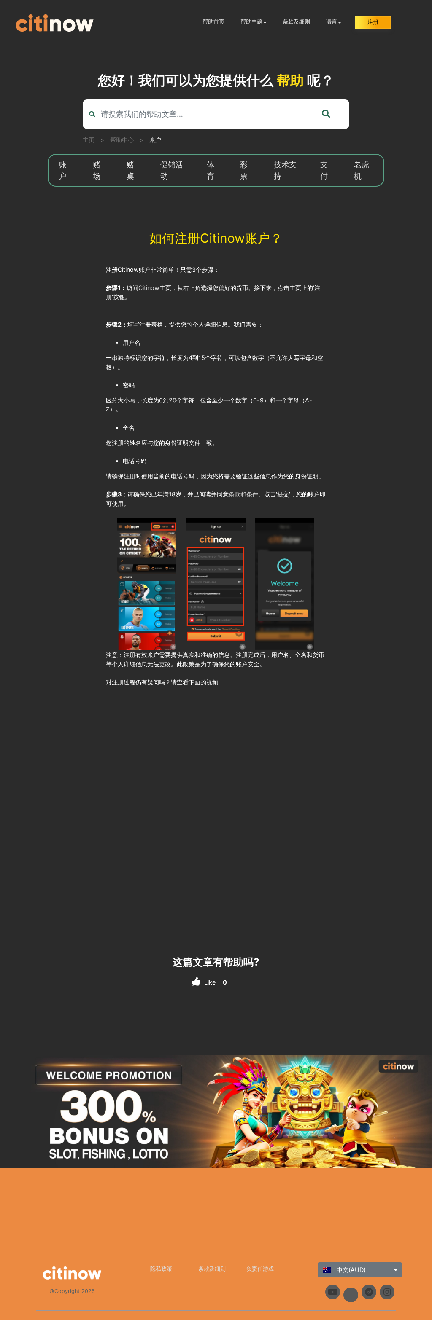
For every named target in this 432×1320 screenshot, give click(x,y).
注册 (372, 22)
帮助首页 (213, 22)
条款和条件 (243, 494)
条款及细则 (296, 22)
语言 (331, 22)
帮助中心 (122, 139)
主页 (88, 139)
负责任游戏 (260, 1269)
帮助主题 (251, 22)
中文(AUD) (350, 1269)
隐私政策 (161, 1269)
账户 (155, 139)
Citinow (148, 287)
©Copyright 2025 (72, 1291)
